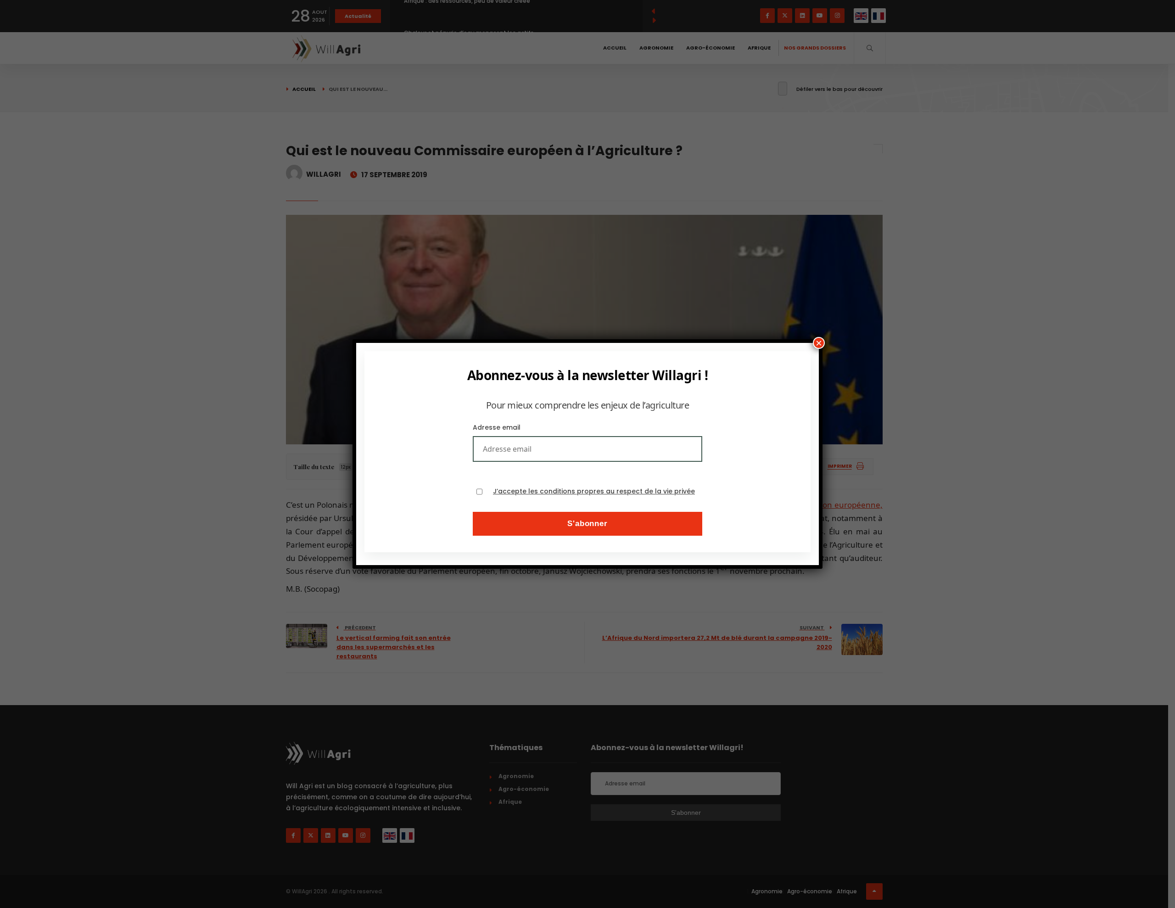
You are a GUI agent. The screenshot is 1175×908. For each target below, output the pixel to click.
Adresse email (496, 427)
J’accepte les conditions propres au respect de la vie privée (594, 491)
